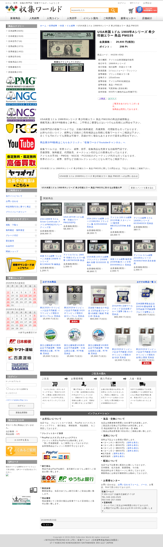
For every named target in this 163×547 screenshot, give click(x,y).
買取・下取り (12, 225)
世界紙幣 (53, 26)
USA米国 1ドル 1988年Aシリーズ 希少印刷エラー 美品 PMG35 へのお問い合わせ (99, 176)
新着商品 (15, 18)
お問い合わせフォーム (128, 485)
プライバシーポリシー (16, 212)
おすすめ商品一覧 (145, 282)
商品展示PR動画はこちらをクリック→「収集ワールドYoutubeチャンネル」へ (82, 142)
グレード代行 (12, 235)
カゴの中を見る (21, 440)
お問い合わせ (12, 201)
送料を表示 (132, 442)
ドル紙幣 (71, 26)
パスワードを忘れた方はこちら (17, 400)
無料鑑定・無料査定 (15, 230)
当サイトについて (14, 196)
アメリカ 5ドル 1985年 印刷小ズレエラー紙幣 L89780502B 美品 (74, 257)
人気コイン (53, 18)
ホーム (43, 26)
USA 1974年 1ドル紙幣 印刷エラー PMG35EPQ (74, 219)
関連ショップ (12, 251)
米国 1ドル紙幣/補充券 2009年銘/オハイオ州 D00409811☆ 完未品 (121, 262)
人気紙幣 (34, 18)
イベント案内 (90, 18)
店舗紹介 (147, 18)
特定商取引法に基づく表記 (18, 207)
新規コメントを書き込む (142, 188)
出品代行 (10, 246)
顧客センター (128, 18)
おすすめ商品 (49, 282)
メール (144, 485)
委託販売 (10, 241)
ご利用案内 (109, 18)
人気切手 (72, 18)
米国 (62, 26)
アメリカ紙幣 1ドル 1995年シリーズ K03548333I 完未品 (143, 220)
